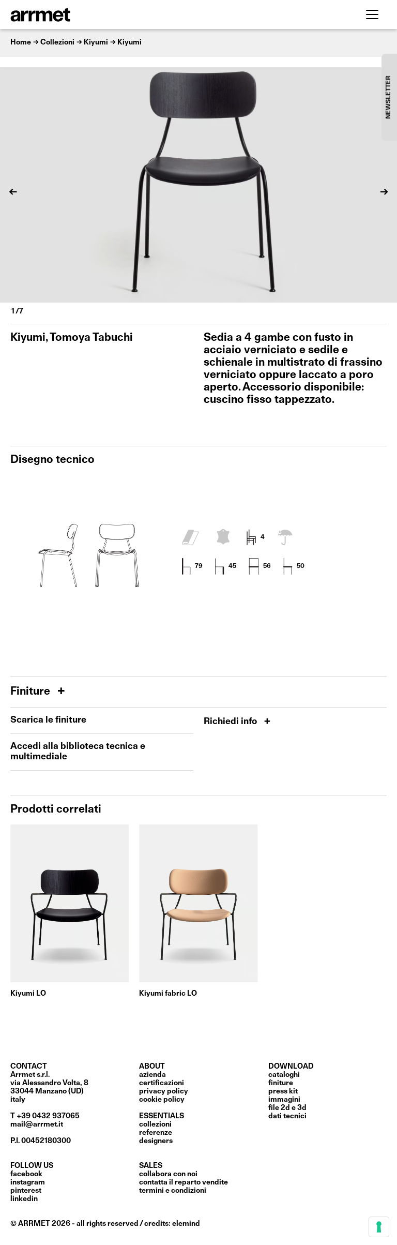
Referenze (155, 1132)
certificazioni (161, 1083)
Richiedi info (231, 721)
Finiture (31, 691)
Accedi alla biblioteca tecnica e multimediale (77, 751)
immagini (284, 1099)
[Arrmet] (68, 14)
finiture (280, 1083)
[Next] (384, 191)
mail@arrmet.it (36, 1124)
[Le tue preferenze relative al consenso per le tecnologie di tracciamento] (379, 1227)
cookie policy (162, 1099)
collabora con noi (168, 1174)
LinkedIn (24, 1199)
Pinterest (25, 1190)
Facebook (26, 1174)
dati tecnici (287, 1116)
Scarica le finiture (48, 720)
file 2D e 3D (287, 1108)
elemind (186, 1223)
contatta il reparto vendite (183, 1182)
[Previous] (13, 191)
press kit (283, 1091)
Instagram (27, 1182)
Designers (156, 1141)
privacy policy (163, 1091)
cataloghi (284, 1074)
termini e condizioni (172, 1190)
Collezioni (155, 1124)
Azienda (152, 1074)
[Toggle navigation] (372, 14)
